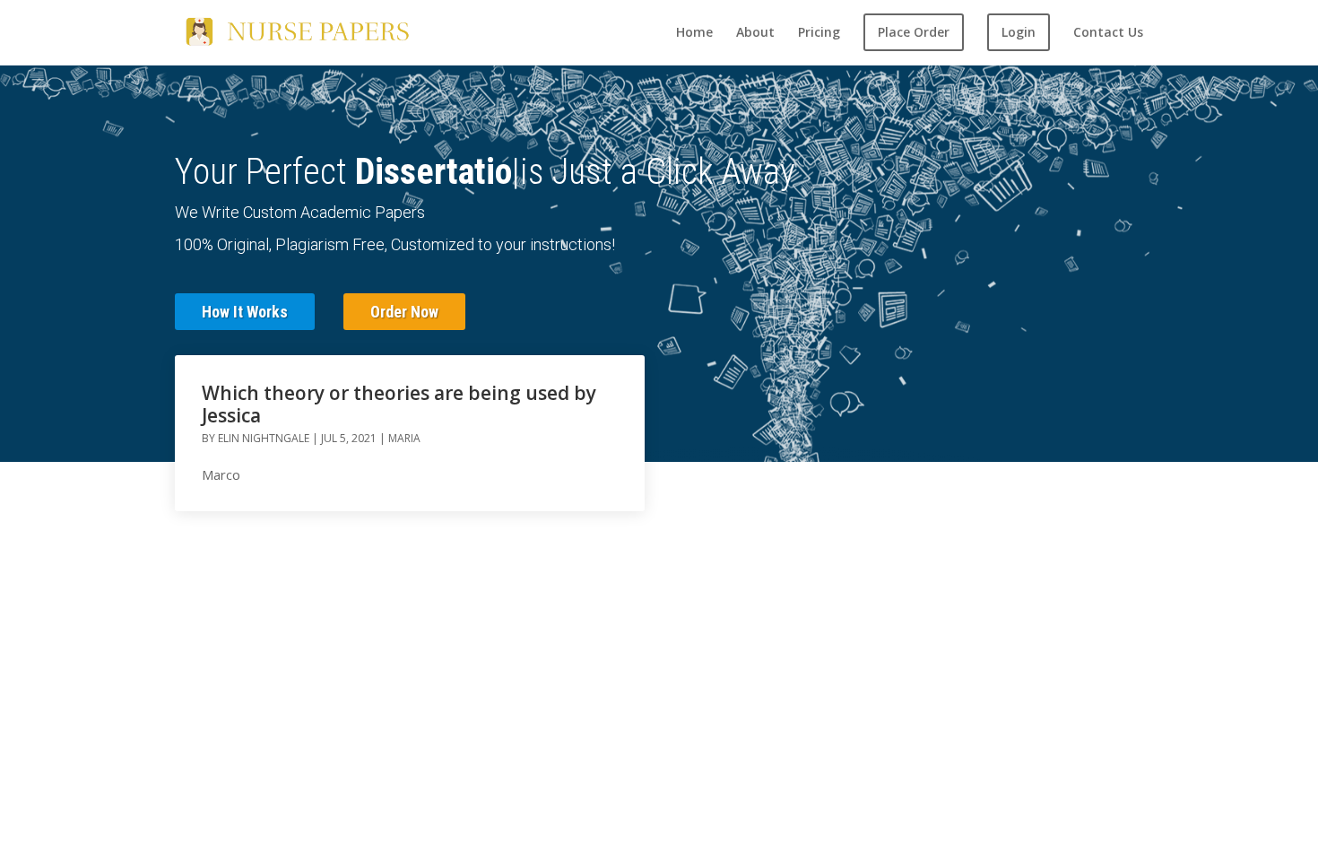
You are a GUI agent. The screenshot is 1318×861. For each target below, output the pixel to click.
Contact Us (1108, 33)
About (755, 33)
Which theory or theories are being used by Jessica (399, 403)
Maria (404, 438)
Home (694, 33)
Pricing (819, 33)
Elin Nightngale (263, 438)
